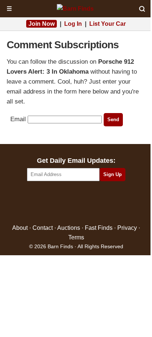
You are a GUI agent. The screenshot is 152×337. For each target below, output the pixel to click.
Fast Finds (99, 228)
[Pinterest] (76, 203)
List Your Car (107, 24)
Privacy (127, 228)
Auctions (68, 228)
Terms (76, 237)
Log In (73, 24)
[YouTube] (108, 203)
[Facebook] (44, 203)
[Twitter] (60, 203)
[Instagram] (92, 203)
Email (18, 119)
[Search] (142, 8)
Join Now (41, 24)
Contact (42, 228)
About (20, 228)
